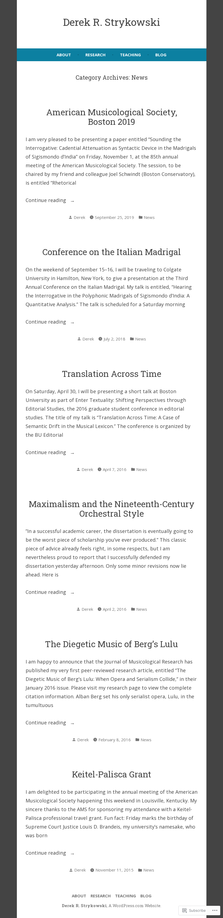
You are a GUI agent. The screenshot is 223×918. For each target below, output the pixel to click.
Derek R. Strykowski (111, 22)
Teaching (130, 54)
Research (95, 54)
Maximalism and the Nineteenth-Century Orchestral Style (111, 508)
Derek (79, 217)
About (64, 54)
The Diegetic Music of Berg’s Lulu (111, 643)
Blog (160, 54)
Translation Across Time (111, 373)
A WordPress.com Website (134, 905)
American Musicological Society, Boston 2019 (111, 116)
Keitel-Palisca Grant (111, 774)
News (149, 217)
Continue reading (46, 200)
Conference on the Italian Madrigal (111, 251)
